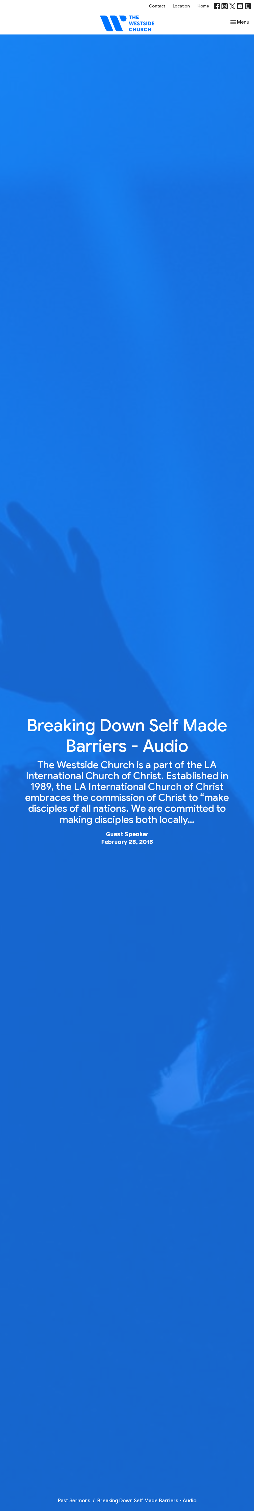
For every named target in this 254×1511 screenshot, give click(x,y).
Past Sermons (74, 1501)
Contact (157, 6)
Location (181, 6)
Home (203, 6)
